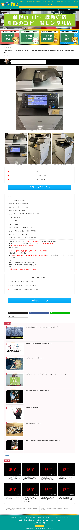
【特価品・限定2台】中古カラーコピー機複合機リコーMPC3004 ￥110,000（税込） (13, 478)
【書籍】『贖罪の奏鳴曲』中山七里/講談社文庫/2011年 (37, 390)
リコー (7, 457)
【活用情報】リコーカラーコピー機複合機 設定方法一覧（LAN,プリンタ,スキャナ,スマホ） (45, 374)
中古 (9, 457)
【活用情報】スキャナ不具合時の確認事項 (34, 358)
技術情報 (49, 1)
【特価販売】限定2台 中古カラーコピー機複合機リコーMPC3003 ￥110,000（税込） (48, 478)
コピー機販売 (29, 1)
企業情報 (57, 1)
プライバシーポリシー (68, 1)
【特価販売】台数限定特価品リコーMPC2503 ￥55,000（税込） (30, 478)
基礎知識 (44, 1)
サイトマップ (66, 517)
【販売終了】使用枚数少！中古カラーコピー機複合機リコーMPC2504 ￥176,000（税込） (66, 498)
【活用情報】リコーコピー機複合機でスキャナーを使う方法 (38, 343)
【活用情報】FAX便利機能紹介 (32, 407)
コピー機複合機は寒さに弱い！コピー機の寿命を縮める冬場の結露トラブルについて (44, 327)
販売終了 (7, 455)
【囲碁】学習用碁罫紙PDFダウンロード (34, 423)
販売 (11, 457)
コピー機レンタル (29, 9)
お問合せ (61, 1)
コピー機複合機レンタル (37, 1)
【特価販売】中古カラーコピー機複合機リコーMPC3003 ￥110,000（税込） (48, 498)
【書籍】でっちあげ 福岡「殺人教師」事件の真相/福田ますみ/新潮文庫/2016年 (43, 440)
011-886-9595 (49, 5)
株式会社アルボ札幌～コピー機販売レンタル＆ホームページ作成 (39, 520)
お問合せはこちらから (40, 187)
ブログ (53, 1)
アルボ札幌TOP (23, 1)
